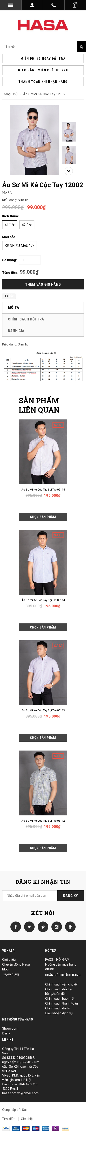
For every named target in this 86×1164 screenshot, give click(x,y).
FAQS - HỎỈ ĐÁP (57, 960)
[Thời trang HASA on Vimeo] (42, 927)
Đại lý (6, 1033)
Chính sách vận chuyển (62, 984)
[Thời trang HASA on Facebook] (15, 927)
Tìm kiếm (8, 1119)
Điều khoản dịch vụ (59, 1013)
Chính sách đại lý (57, 1008)
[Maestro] (35, 1128)
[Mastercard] (26, 1128)
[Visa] (6, 1128)
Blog (5, 969)
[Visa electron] (16, 1128)
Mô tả (13, 307)
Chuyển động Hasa (16, 964)
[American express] (45, 1128)
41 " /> (10, 225)
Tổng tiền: (10, 273)
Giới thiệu (9, 960)
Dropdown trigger (32, 5)
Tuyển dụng (10, 974)
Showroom (10, 1028)
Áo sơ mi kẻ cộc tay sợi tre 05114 (43, 600)
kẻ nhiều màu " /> (19, 246)
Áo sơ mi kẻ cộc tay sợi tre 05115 (43, 489)
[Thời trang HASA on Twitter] (28, 927)
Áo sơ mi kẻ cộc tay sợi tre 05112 (43, 820)
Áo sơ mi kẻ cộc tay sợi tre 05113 (43, 710)
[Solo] (55, 1128)
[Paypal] (65, 1128)
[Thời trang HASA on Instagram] (55, 927)
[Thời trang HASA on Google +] (69, 927)
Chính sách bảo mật (59, 999)
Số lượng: (9, 260)
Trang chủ (10, 94)
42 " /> (27, 225)
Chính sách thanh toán (61, 1003)
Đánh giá (16, 330)
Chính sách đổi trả (26, 319)
